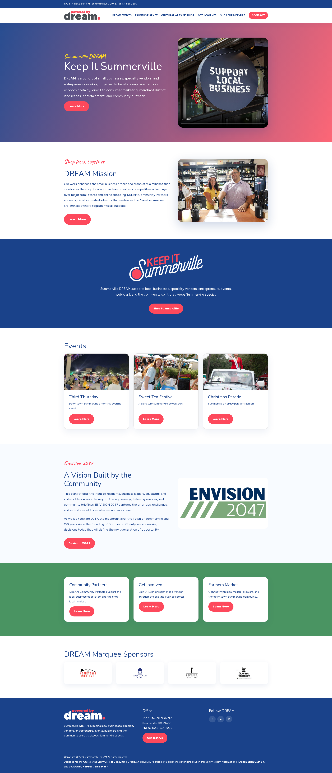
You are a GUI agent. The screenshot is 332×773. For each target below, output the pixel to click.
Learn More (76, 106)
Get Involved (207, 15)
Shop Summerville (232, 15)
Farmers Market (146, 15)
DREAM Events (122, 15)
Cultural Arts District (177, 15)
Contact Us (155, 737)
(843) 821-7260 (162, 728)
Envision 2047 (79, 543)
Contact (258, 15)
